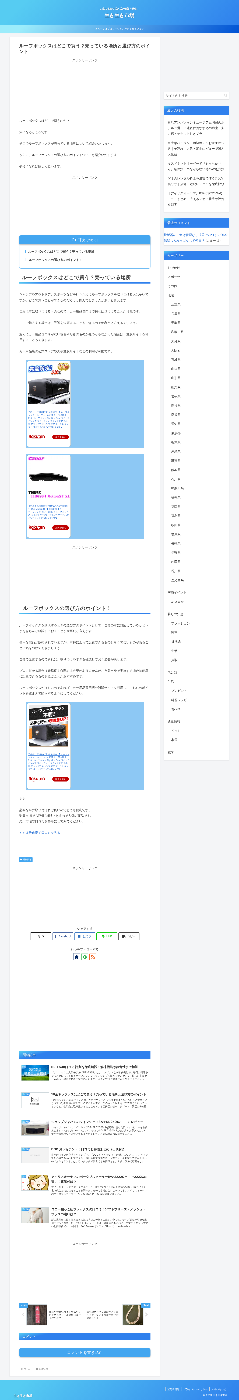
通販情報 (27, 859)
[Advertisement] (84, 87)
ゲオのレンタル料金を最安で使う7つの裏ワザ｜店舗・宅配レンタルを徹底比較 (196, 181)
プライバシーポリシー (195, 1389)
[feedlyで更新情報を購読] (84, 956)
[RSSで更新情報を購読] (92, 956)
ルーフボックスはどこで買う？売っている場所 (61, 251)
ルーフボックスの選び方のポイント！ (55, 260)
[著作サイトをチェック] (76, 956)
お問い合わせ (218, 1389)
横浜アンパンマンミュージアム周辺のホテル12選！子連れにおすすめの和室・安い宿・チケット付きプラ (196, 128)
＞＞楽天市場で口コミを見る (39, 832)
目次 (81, 239)
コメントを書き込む (85, 1352)
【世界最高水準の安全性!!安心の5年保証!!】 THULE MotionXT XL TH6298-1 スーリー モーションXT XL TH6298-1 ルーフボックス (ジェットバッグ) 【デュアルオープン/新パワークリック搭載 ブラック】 (48, 512)
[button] (128, 936)
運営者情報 (173, 1389)
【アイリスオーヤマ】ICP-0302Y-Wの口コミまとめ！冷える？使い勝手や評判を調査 (196, 199)
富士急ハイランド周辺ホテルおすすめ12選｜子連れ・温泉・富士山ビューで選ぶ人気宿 (196, 148)
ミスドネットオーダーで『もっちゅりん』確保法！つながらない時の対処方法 (196, 166)
